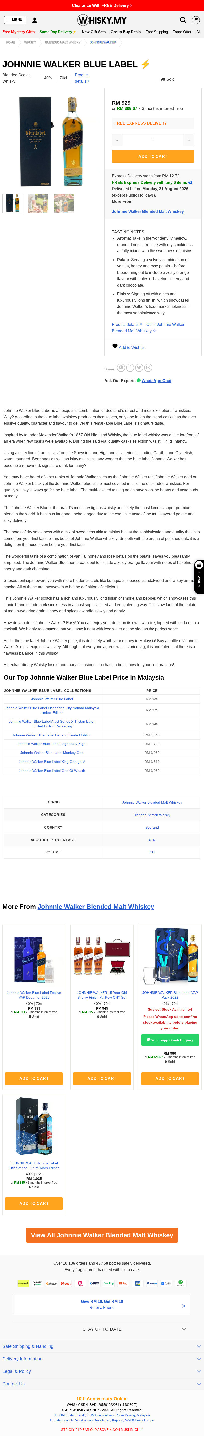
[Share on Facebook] (130, 368)
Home (10, 42)
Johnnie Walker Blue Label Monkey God (51, 753)
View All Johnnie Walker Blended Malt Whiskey (102, 1235)
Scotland (152, 827)
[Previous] (10, 141)
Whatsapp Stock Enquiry (171, 1040)
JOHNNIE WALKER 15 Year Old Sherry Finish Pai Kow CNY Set (102, 995)
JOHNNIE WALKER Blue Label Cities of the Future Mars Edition (34, 1165)
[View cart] (196, 20)
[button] (15, 20)
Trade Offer (182, 32)
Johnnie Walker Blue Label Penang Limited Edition (52, 735)
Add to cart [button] (34, 1078)
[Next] (91, 141)
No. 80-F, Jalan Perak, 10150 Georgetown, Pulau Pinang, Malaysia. (102, 1415)
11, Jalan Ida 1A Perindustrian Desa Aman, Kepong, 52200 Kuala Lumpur (102, 1420)
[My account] (34, 20)
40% (152, 840)
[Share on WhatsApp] (121, 368)
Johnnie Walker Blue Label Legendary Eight (52, 744)
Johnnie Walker (103, 42)
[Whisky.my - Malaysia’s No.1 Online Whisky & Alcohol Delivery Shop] (102, 20)
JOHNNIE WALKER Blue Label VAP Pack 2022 (170, 995)
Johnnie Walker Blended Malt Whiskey (148, 211)
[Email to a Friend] (148, 368)
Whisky (30, 42)
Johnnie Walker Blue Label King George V (52, 762)
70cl (152, 852)
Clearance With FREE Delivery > (102, 5)
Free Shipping (157, 32)
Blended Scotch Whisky (152, 815)
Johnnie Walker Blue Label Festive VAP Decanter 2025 (34, 995)
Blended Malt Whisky (62, 42)
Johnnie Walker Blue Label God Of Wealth (52, 771)
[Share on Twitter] (139, 368)
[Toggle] (184, 1329)
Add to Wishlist (131, 348)
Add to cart (152, 156)
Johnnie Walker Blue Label (52, 699)
